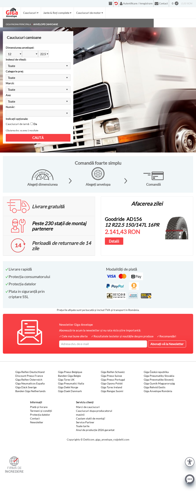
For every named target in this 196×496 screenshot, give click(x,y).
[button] (189, 461)
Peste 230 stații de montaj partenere (59, 225)
